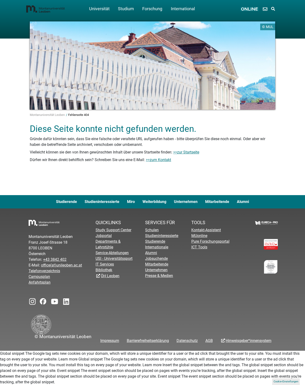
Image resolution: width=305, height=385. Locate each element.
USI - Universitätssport (114, 258)
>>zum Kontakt (158, 160)
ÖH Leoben (110, 276)
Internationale (156, 247)
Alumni (243, 201)
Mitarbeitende (217, 201)
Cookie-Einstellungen (286, 381)
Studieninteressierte (102, 201)
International (183, 8)
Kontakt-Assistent (206, 230)
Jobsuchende (156, 258)
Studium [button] (126, 8)
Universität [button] (99, 8)
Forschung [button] (152, 8)
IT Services (105, 264)
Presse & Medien (159, 275)
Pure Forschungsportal (210, 241)
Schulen (152, 230)
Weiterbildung (154, 201)
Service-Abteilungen (112, 253)
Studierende (66, 201)
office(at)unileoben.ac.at (61, 265)
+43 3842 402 (54, 259)
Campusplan (39, 276)
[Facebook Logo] (42, 300)
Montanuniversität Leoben (48, 115)
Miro (131, 201)
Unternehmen (186, 201)
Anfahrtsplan (40, 282)
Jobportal (104, 235)
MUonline (199, 235)
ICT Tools (199, 247)
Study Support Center (113, 230)
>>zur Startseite (186, 152)
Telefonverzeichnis (44, 271)
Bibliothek (104, 270)
